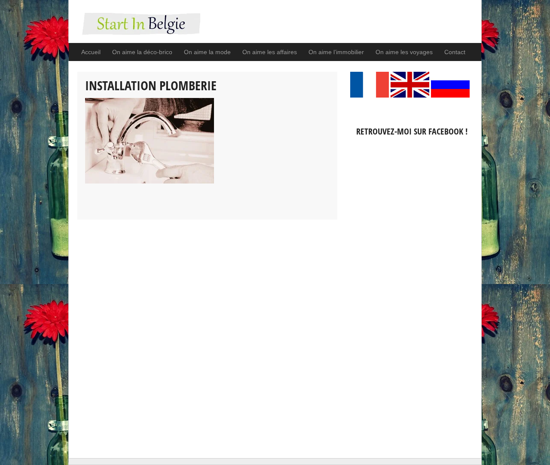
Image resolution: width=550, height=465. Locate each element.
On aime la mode (207, 52)
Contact (454, 52)
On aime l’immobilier (336, 52)
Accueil (91, 52)
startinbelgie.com (138, 28)
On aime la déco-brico (142, 52)
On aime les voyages (404, 52)
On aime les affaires (269, 52)
